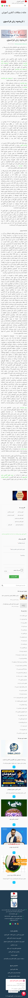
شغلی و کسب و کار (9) (22, 683)
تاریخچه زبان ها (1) (23, 651)
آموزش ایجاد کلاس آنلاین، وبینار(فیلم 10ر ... (10, 604)
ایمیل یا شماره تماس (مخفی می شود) (18, 549)
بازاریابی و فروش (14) (22, 680)
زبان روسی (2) (24, 640)
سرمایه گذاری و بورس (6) (22, 669)
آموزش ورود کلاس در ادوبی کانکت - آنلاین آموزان (14, 935)
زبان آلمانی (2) (24, 633)
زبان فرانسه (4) (24, 644)
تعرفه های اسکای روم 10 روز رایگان (14, 948)
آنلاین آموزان (4, 477)
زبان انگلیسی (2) (23, 648)
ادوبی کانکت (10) (23, 616)
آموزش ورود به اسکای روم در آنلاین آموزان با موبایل (14, 941)
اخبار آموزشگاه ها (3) (23, 722)
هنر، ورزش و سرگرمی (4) (22, 733)
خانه (24, 13)
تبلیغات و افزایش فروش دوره (14, 976)
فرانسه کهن (23, 145)
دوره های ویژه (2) (23, 729)
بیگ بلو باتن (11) (23, 619)
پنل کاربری (3, 1)
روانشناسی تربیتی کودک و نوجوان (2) (19, 662)
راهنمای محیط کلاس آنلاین (14, 952)
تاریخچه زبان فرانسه (7, 78)
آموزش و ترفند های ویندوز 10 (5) (20, 697)
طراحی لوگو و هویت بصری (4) (21, 687)
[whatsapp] (2, 6)
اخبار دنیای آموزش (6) (22, 715)
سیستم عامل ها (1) (23, 694)
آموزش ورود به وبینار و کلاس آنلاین (14, 938)
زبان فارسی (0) (24, 630)
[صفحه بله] (7, 6)
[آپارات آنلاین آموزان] (4, 6)
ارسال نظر (14, 576)
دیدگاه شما (23, 555)
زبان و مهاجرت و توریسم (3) (21, 655)
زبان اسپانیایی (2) (23, 637)
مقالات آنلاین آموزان (11, 13)
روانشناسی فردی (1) (23, 658)
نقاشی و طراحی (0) (23, 690)
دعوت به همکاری (14, 945)
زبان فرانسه (16, 44)
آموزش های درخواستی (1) (21, 708)
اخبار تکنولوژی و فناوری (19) (21, 712)
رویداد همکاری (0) (23, 705)
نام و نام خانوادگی (21, 543)
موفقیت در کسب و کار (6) (21, 676)
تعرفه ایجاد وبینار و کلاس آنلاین (14, 973)
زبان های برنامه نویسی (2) (21, 672)
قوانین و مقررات (14, 955)
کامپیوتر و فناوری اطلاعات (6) (21, 701)
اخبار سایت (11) (24, 726)
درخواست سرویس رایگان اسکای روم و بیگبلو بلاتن (14, 958)
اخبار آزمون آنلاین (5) (23, 719)
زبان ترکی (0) (24, 626)
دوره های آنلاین (8, 475)
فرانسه (25, 87)
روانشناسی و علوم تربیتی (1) (21, 665)
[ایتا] (9, 6)
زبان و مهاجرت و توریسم (23, 44)
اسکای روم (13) (24, 623)
